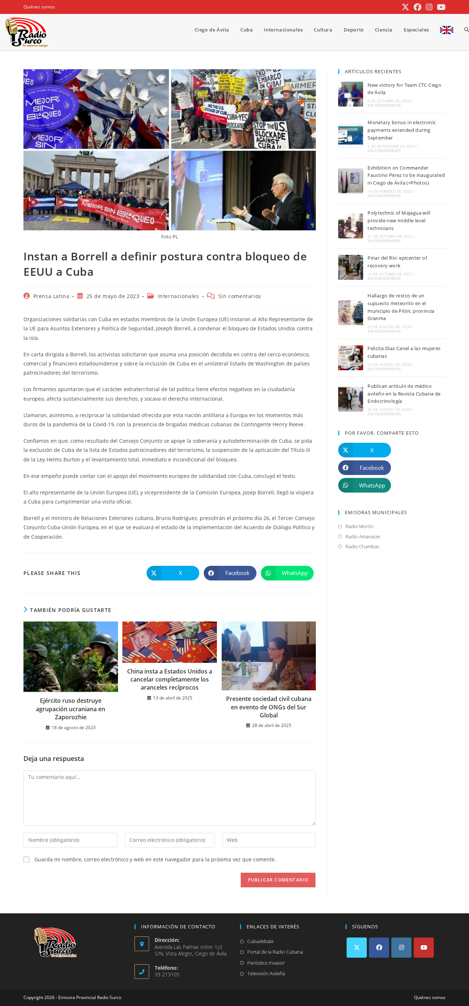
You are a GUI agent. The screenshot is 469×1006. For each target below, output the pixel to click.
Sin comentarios (239, 296)
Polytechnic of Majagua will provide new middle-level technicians (399, 220)
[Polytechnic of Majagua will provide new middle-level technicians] (350, 226)
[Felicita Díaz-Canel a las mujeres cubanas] (350, 357)
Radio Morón (360, 526)
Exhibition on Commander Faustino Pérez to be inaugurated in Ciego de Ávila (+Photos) (406, 175)
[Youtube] (424, 948)
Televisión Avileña (266, 973)
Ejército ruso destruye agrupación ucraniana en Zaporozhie (70, 709)
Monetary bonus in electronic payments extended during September (402, 130)
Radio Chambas (362, 546)
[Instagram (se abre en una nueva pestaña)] (429, 7)
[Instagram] (401, 948)
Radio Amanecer (363, 536)
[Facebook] (379, 948)
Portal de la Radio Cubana (275, 952)
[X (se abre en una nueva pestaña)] (405, 7)
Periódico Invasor (266, 962)
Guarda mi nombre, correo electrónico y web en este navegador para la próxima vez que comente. (155, 859)
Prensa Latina (51, 296)
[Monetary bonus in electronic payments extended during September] (350, 135)
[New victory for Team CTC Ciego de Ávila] (350, 94)
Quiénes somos (39, 7)
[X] (357, 948)
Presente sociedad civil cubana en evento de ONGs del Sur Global (268, 707)
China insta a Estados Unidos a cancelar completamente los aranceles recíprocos (169, 679)
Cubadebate (260, 941)
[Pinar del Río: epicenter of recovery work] (350, 267)
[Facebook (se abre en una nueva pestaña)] (417, 7)
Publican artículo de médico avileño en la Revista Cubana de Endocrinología (404, 394)
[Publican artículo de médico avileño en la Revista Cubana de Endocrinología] (350, 399)
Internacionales (178, 296)
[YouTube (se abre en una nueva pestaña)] (440, 7)
